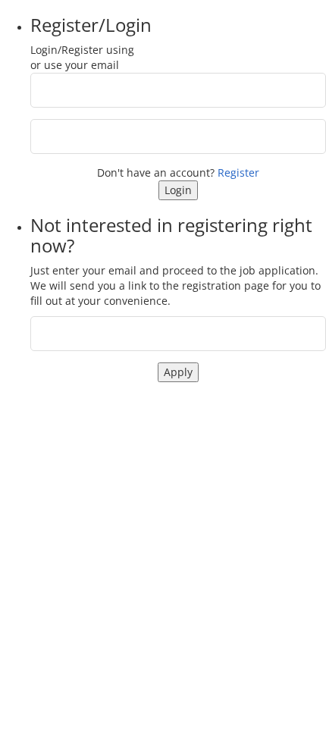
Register (238, 172)
